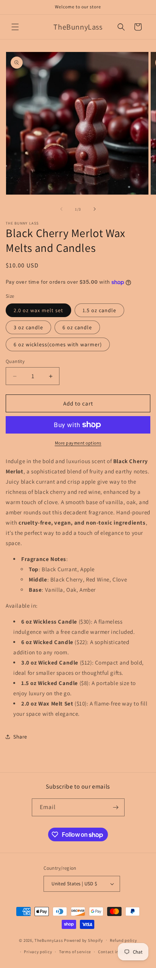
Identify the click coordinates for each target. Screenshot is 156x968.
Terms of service (75, 951)
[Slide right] (94, 209)
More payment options (78, 443)
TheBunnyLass (48, 940)
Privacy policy (38, 951)
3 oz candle (28, 327)
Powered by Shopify (83, 940)
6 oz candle (77, 327)
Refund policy (123, 940)
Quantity (15, 361)
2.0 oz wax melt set (38, 310)
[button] (15, 27)
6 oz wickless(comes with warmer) (58, 344)
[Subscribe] (116, 807)
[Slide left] (61, 209)
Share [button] (20, 736)
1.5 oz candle (99, 310)
